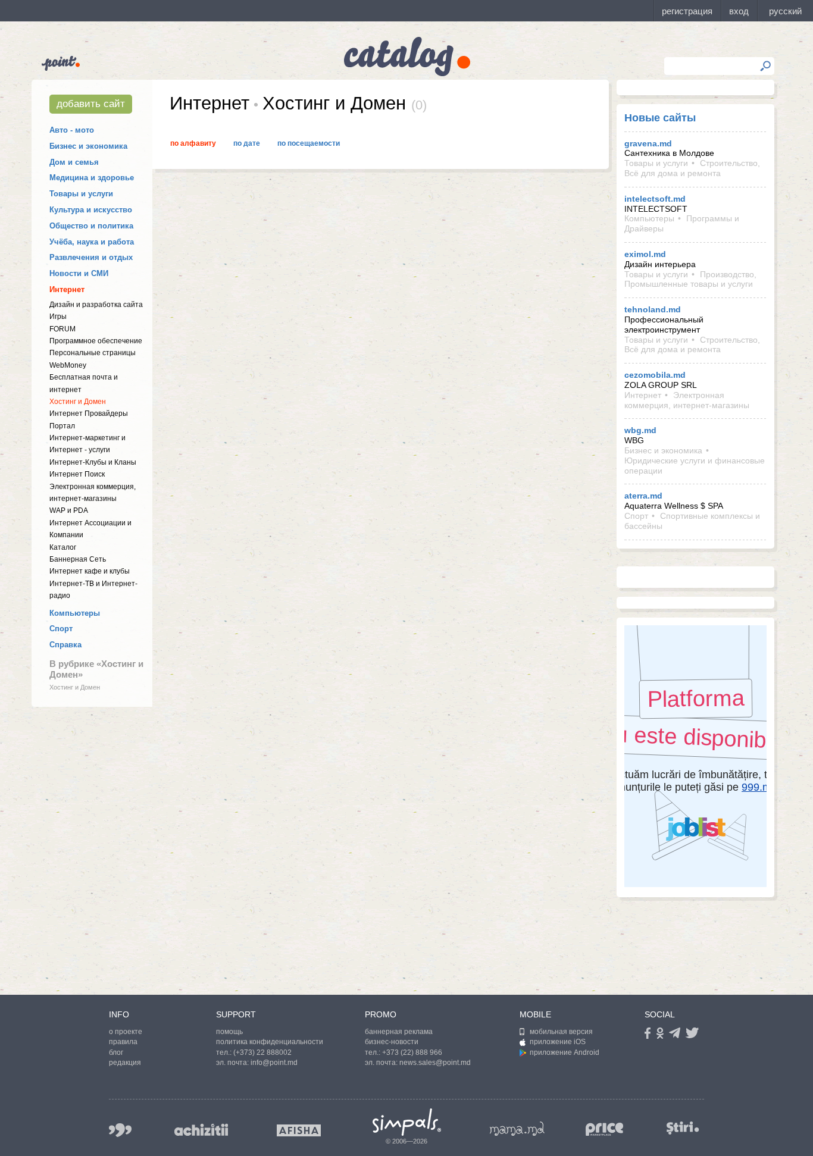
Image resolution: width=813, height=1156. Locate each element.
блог (116, 1052)
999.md (120, 1130)
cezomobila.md (655, 375)
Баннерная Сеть (77, 559)
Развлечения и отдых (91, 257)
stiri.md (682, 1127)
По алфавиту (193, 143)
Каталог (62, 547)
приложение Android (564, 1052)
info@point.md (274, 1062)
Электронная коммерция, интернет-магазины (686, 400)
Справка (65, 644)
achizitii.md (201, 1129)
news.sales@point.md (435, 1062)
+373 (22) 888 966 (412, 1052)
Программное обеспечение (95, 341)
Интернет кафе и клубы (89, 571)
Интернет (67, 289)
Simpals (407, 1122)
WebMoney (67, 365)
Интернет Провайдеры (88, 413)
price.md (605, 1129)
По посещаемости (308, 143)
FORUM (62, 329)
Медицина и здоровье (91, 177)
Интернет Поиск (77, 474)
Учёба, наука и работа (91, 241)
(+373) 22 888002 (262, 1052)
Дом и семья (74, 162)
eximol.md (645, 254)
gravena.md (648, 143)
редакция (125, 1062)
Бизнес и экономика (88, 146)
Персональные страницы (92, 353)
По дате (246, 143)
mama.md (517, 1128)
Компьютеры (74, 613)
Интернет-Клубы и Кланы (92, 462)
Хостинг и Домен (77, 401)
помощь (229, 1031)
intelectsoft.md (655, 198)
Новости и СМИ (78, 273)
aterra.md (643, 495)
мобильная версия (561, 1031)
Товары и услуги (81, 193)
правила (123, 1042)
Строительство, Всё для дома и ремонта (692, 168)
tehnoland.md (652, 309)
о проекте (125, 1031)
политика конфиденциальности (269, 1042)
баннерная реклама (399, 1031)
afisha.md (299, 1130)
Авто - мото (71, 130)
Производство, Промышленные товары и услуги (690, 279)
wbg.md (640, 430)
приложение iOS (558, 1042)
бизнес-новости (391, 1042)
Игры (58, 316)
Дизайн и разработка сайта (96, 304)
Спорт (61, 628)
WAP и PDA (68, 510)
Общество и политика (91, 225)
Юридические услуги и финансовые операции (694, 465)
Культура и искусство (90, 209)
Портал (62, 426)
